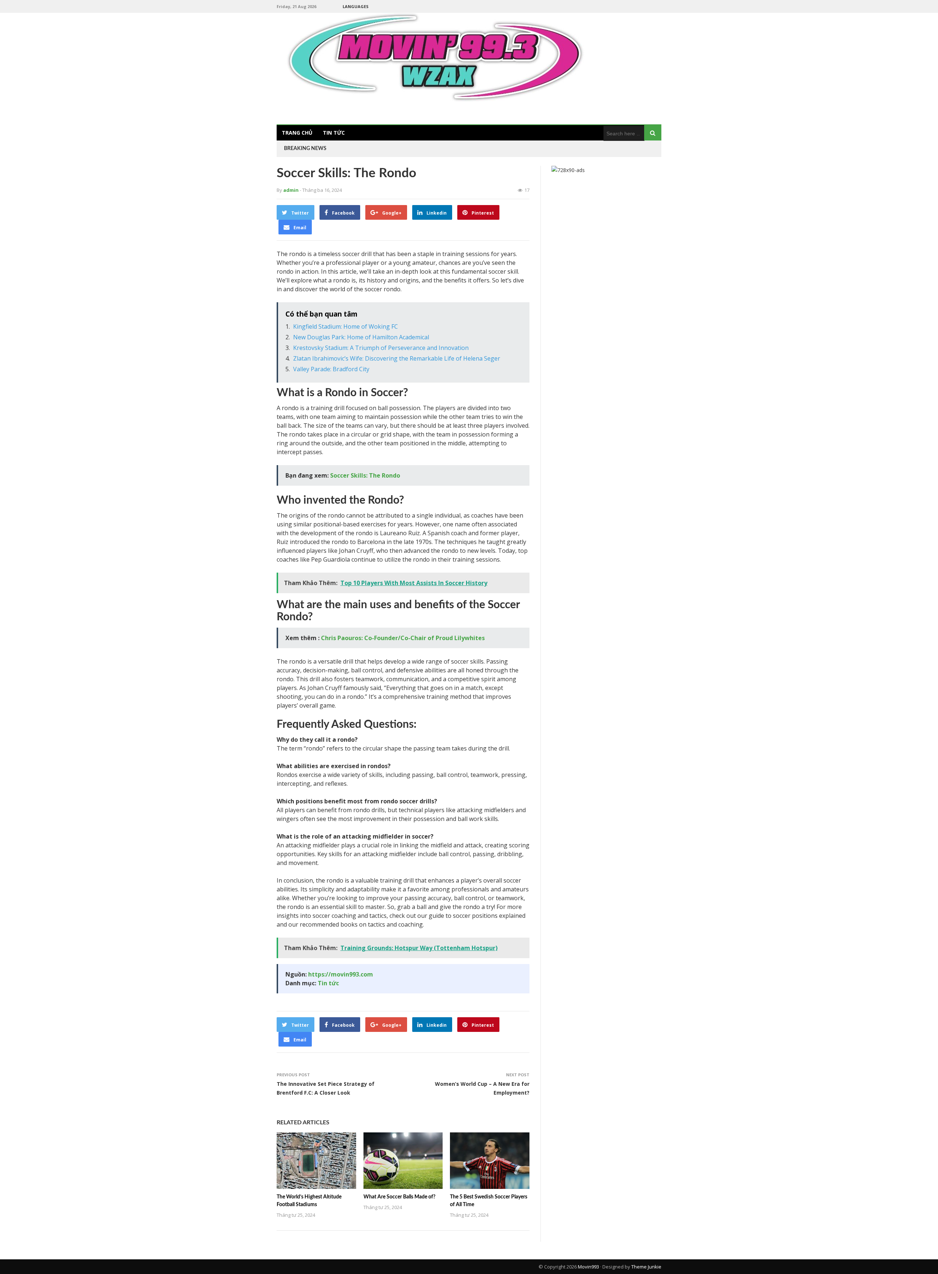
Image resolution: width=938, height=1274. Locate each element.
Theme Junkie (646, 1266)
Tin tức (334, 132)
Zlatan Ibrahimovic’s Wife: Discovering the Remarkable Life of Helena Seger (396, 358)
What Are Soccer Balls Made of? (399, 1197)
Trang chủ (297, 132)
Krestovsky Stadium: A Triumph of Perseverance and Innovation (381, 348)
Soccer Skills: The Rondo (365, 475)
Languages (356, 6)
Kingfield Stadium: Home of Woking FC (345, 326)
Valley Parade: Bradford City (331, 369)
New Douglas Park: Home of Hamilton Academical (361, 337)
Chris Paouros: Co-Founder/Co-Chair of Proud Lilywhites (403, 638)
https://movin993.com (340, 974)
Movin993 (588, 1266)
